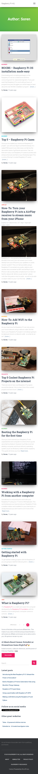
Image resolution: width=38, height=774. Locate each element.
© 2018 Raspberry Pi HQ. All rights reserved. (19, 754)
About (7, 759)
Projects (5, 374)
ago (12, 90)
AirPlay (4, 205)
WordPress (25, 769)
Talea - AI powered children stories (14, 722)
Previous (13, 625)
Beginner (4, 64)
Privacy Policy (28, 759)
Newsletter (16, 759)
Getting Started (7, 548)
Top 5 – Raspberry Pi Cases (18, 139)
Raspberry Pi (8, 607)
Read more (8, 655)
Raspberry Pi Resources (19, 764)
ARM (3, 599)
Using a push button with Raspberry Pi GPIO (17, 693)
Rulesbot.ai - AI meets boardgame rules (16, 726)
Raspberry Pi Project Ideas (11, 689)
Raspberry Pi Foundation (20, 609)
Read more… (25, 451)
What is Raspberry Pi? (15, 603)
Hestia (11, 769)
